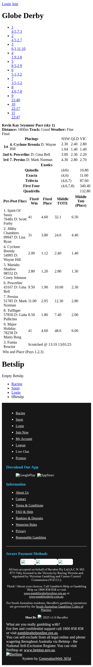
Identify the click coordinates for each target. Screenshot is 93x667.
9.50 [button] (31, 287)
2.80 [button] (31, 271)
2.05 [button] (44, 301)
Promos (21, 458)
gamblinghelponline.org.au (37, 633)
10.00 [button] (59, 287)
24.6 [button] (58, 235)
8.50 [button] (31, 315)
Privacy (21, 531)
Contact (21, 499)
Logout (21, 445)
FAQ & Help (24, 512)
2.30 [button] (75, 287)
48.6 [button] (58, 331)
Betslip (13, 364)
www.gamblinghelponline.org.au (45, 593)
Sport (15, 388)
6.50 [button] (75, 217)
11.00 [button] (32, 301)
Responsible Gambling (31, 537)
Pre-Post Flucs (15, 201)
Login (6, 4)
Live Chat (22, 451)
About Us (22, 492)
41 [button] (30, 217)
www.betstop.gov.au (39, 650)
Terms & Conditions (29, 505)
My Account (24, 439)
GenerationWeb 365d (55, 659)
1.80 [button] (44, 315)
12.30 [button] (59, 301)
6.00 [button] (75, 331)
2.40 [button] (58, 253)
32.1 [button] (58, 217)
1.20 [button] (44, 271)
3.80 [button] (44, 235)
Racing (16, 384)
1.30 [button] (75, 271)
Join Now (22, 432)
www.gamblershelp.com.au (46, 596)
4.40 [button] (75, 235)
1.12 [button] (44, 253)
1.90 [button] (44, 287)
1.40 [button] (75, 253)
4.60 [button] (44, 217)
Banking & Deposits (29, 518)
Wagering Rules (26, 524)
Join (15, 4)
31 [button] (30, 235)
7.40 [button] (58, 315)
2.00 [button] (31, 253)
